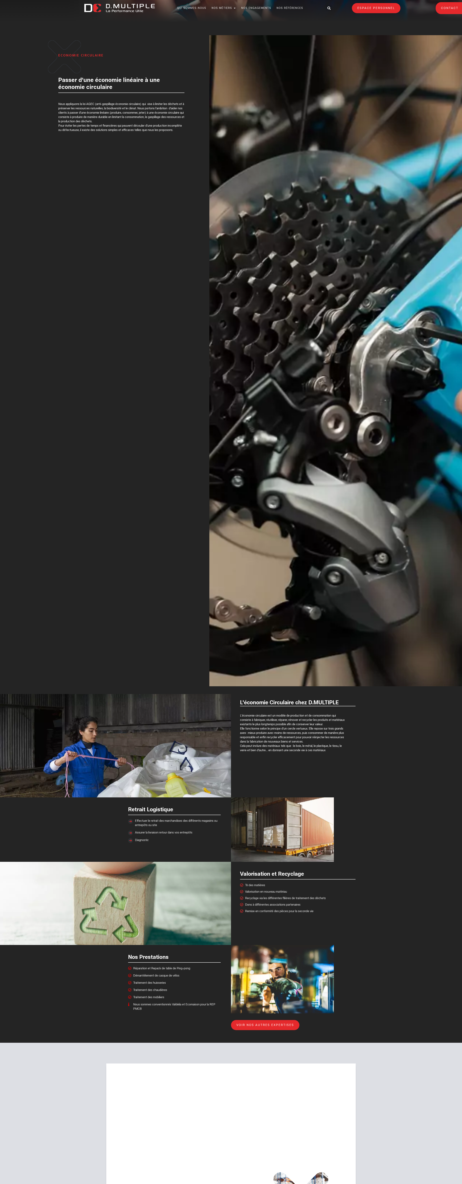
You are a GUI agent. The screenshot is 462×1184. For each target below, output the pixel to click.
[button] (329, 8)
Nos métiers (222, 8)
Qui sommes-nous (191, 8)
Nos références (290, 8)
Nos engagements (256, 8)
